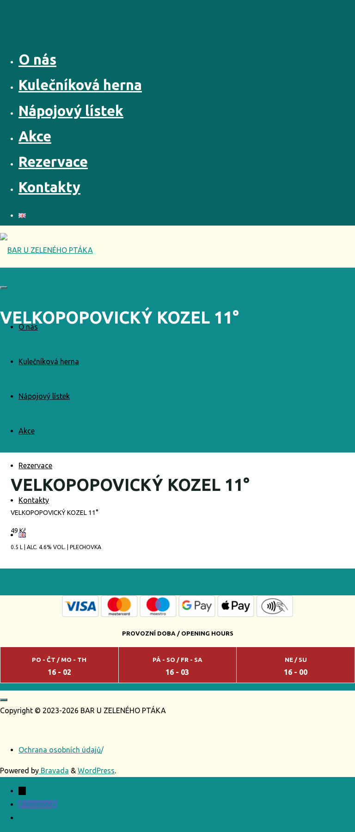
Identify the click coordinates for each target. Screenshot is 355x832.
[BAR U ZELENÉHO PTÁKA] (46, 250)
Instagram (44, 818)
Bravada (54, 770)
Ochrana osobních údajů (59, 750)
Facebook (41, 804)
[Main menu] (3, 287)
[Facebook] (21, 804)
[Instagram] (22, 818)
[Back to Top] (3, 699)
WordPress (96, 770)
